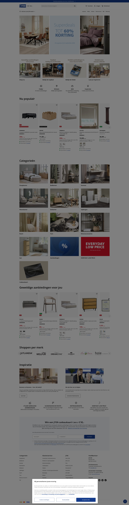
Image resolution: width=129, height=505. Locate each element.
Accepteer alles (86, 499)
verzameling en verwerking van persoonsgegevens (53, 494)
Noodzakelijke (65, 499)
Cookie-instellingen (44, 499)
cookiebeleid (71, 494)
